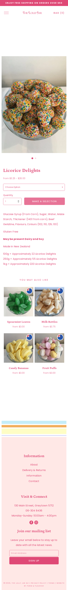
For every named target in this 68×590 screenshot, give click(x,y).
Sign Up (34, 560)
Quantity (8, 195)
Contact (34, 481)
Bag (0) (59, 12)
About (34, 464)
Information (33, 475)
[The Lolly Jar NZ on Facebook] (31, 523)
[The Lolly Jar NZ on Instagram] (36, 523)
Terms (51, 583)
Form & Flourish (35, 586)
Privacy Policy (38, 583)
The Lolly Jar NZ (20, 583)
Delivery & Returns (34, 470)
